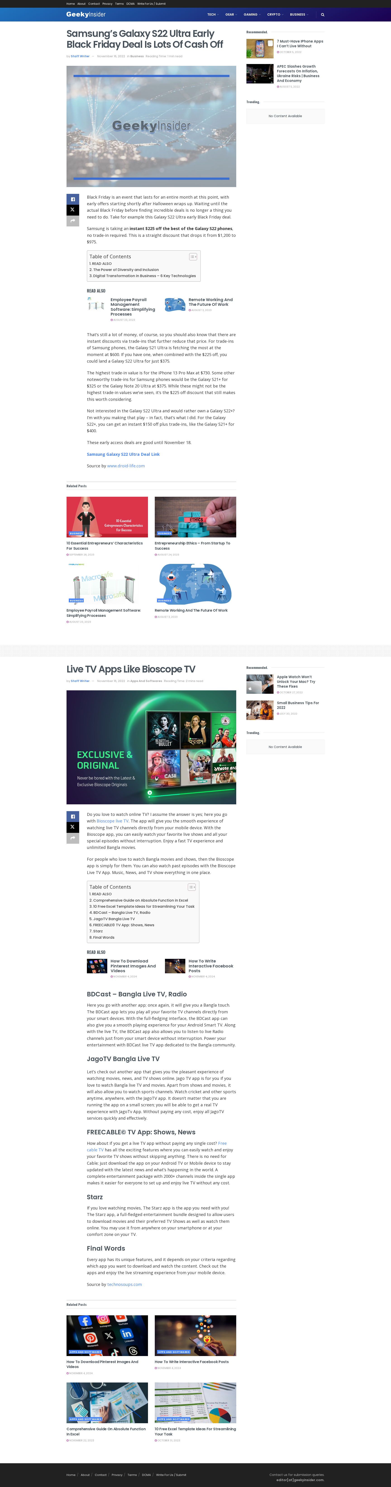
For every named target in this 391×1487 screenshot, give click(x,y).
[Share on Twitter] (73, 210)
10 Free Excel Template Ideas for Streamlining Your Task (144, 906)
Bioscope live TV (113, 821)
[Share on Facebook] (73, 199)
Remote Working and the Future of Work (211, 302)
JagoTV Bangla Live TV (114, 919)
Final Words (103, 937)
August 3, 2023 (201, 310)
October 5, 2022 (290, 52)
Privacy (107, 4)
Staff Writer (80, 56)
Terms (119, 4)
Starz (98, 931)
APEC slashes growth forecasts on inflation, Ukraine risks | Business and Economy (298, 73)
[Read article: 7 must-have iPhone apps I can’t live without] (260, 48)
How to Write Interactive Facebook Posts (211, 966)
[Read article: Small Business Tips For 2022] (260, 710)
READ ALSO (102, 263)
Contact (94, 4)
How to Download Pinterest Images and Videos (133, 966)
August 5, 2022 (289, 86)
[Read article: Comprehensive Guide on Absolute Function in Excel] (107, 1402)
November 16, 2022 (111, 56)
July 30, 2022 (288, 713)
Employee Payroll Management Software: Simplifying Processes (133, 307)
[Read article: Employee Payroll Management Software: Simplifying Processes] (97, 304)
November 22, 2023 (81, 1440)
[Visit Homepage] (86, 15)
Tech (211, 14)
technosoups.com (124, 1284)
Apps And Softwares (146, 681)
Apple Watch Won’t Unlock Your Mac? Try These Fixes (296, 682)
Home (71, 4)
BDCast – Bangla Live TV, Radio (121, 912)
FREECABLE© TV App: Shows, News (123, 925)
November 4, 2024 (125, 976)
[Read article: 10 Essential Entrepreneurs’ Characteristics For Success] (107, 517)
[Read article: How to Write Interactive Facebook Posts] (175, 966)
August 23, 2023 (124, 320)
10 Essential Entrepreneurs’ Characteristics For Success (105, 546)
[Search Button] (322, 14)
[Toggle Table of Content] (191, 257)
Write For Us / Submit (151, 4)
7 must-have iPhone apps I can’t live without (300, 43)
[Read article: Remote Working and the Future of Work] (175, 304)
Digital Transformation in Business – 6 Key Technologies (144, 275)
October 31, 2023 (168, 1440)
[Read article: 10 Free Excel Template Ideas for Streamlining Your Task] (195, 1402)
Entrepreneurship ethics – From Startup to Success (192, 546)
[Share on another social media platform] (73, 221)
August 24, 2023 (168, 554)
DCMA (130, 4)
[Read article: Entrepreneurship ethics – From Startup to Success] (195, 517)
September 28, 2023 (81, 554)
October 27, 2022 (291, 692)
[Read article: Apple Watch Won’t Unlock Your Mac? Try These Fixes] (260, 684)
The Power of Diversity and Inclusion (126, 269)
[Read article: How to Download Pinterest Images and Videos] (97, 966)
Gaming (250, 14)
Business (297, 14)
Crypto (273, 14)
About (81, 4)
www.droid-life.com (126, 465)
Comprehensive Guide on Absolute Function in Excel (140, 900)
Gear (229, 14)
